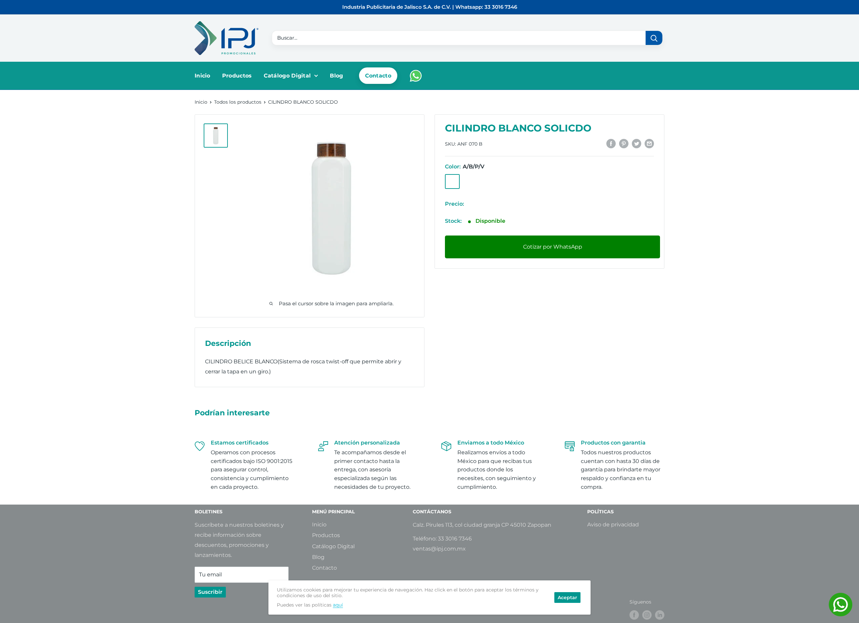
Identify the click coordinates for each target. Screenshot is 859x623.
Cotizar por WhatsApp (552, 247)
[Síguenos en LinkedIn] (659, 615)
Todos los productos (237, 102)
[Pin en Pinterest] (623, 143)
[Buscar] (654, 38)
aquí (338, 605)
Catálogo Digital (287, 75)
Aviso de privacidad (613, 524)
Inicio (202, 75)
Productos (237, 75)
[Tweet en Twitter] (636, 143)
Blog (336, 75)
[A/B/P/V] (452, 181)
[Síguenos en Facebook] (634, 615)
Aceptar (567, 597)
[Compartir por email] (649, 143)
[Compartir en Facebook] (611, 143)
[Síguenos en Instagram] (647, 615)
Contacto (378, 75)
